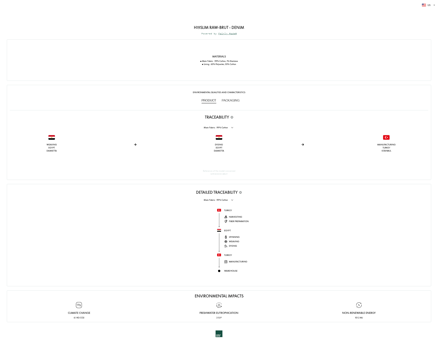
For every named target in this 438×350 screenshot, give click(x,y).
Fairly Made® (227, 33)
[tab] (209, 100)
